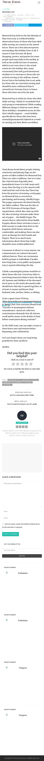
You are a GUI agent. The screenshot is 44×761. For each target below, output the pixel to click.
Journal (7, 9)
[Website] (17, 426)
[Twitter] (23, 426)
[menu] (39, 2)
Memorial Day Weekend (13, 382)
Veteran (12, 20)
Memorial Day (10, 18)
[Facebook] (20, 426)
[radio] (13, 364)
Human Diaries (11, 15)
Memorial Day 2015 (22, 18)
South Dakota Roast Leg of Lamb (22, 404)
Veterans (19, 20)
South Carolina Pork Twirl (22, 395)
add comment (8, 16)
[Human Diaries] (11, 2)
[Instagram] (26, 426)
